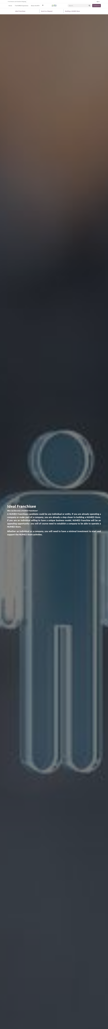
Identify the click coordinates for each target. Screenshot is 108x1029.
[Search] (90, 5)
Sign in (98, 1)
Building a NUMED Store (72, 11)
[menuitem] (10, 5)
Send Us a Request (46, 11)
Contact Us (96, 5)
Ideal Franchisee (20, 11)
